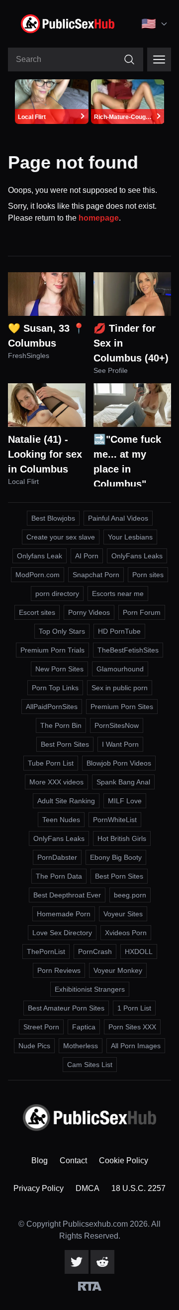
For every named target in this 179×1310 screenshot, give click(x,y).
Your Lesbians (130, 537)
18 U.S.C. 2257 (138, 1188)
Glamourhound (120, 669)
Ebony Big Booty (116, 857)
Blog (39, 1160)
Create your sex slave (60, 537)
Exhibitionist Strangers (90, 989)
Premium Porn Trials (52, 650)
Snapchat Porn (96, 575)
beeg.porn (130, 895)
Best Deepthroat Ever (67, 895)
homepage (99, 218)
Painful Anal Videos (118, 518)
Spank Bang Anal (123, 782)
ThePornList (46, 951)
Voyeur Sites (123, 914)
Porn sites (148, 575)
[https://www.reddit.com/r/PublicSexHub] (102, 1262)
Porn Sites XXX (132, 1027)
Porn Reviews (59, 970)
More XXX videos (56, 782)
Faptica (83, 1027)
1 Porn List (134, 1008)
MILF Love (125, 801)
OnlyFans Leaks (137, 556)
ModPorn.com (37, 575)
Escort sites (37, 612)
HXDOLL (139, 951)
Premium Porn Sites (121, 707)
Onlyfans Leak (39, 556)
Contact (73, 1160)
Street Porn (41, 1027)
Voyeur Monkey (117, 970)
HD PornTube (119, 631)
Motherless (80, 1046)
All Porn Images (136, 1046)
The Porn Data (59, 876)
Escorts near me (118, 593)
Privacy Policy (38, 1188)
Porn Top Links (55, 688)
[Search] (129, 59)
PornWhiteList (115, 820)
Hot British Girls (121, 838)
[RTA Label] (89, 1286)
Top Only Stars (62, 631)
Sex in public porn (119, 688)
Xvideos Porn (126, 933)
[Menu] (159, 59)
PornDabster (57, 857)
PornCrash (95, 951)
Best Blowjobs (53, 518)
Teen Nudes (61, 820)
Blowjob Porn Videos (119, 763)
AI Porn (86, 556)
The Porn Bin (61, 725)
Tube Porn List (51, 763)
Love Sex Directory (62, 933)
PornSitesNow (116, 725)
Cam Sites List (89, 1065)
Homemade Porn (63, 914)
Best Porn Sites (65, 744)
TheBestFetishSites (128, 650)
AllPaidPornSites (52, 707)
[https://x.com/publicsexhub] (77, 1262)
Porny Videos (89, 612)
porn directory (57, 593)
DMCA (87, 1188)
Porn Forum (142, 612)
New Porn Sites (59, 669)
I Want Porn (120, 744)
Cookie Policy (123, 1160)
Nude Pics (34, 1046)
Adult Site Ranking (66, 801)
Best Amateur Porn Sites (66, 1008)
